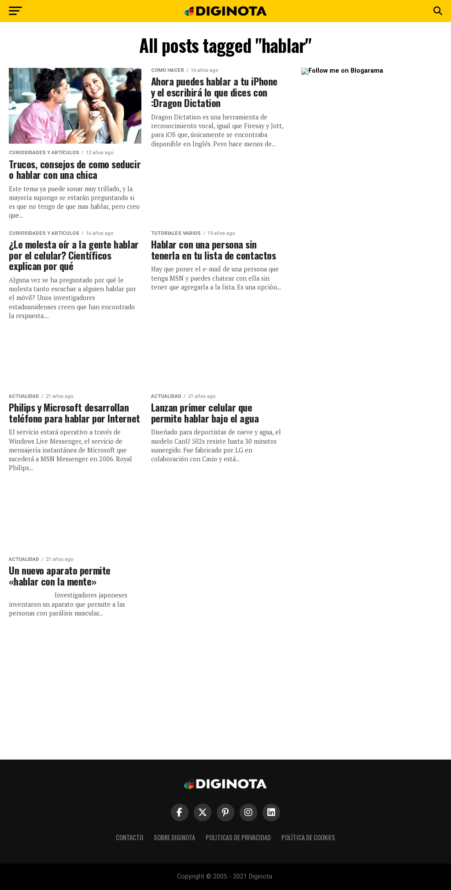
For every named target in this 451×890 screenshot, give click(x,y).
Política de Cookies (308, 837)
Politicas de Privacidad (238, 837)
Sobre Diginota (174, 837)
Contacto (129, 837)
